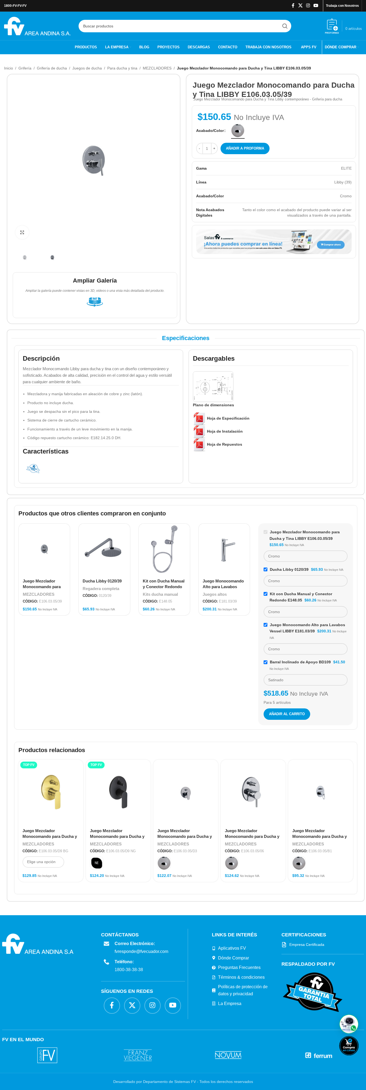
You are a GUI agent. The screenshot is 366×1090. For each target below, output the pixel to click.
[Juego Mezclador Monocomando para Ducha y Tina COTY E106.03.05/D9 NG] (118, 792)
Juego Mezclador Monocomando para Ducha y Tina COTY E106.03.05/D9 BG (50, 836)
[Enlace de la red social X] (300, 5)
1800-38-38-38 (129, 969)
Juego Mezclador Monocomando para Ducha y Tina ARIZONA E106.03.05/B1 (319, 836)
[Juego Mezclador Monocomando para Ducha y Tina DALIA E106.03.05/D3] (185, 792)
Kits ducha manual (160, 594)
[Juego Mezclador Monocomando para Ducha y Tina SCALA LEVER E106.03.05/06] (253, 792)
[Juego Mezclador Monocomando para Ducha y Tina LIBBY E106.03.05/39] (44, 549)
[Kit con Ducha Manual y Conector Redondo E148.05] (164, 549)
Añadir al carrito (287, 714)
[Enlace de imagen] (312, 992)
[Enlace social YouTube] (316, 5)
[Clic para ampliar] (22, 232)
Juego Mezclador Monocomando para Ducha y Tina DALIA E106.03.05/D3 (184, 836)
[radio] (238, 130)
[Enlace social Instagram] (308, 5)
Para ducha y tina (122, 68)
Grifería (24, 68)
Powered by (358, 1059)
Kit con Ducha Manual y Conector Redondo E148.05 (163, 587)
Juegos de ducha (87, 68)
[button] (348, 1024)
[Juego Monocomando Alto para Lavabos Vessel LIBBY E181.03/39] (224, 549)
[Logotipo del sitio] (37, 25)
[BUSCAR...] (285, 26)
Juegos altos (215, 594)
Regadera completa (101, 588)
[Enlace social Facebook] (293, 5)
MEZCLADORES (157, 68)
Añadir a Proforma (245, 148)
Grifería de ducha (52, 68)
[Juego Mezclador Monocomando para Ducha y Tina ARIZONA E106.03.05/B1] (320, 792)
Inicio (8, 68)
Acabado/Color (210, 130)
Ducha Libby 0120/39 (102, 581)
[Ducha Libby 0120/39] (104, 549)
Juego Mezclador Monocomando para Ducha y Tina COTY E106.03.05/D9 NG (117, 836)
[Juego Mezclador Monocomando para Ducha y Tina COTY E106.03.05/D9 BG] (50, 792)
